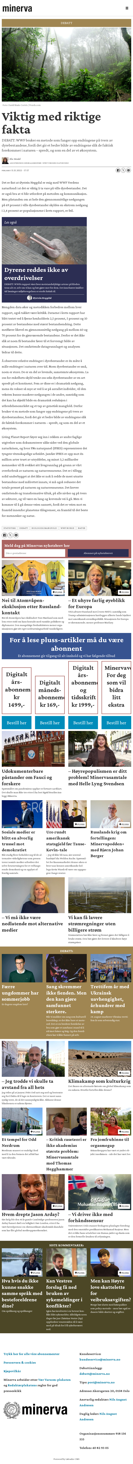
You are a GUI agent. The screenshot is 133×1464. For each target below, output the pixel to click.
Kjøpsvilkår (12, 1371)
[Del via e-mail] (128, 170)
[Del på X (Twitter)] (123, 170)
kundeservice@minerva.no (99, 1359)
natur (81, 528)
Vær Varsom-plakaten (54, 1379)
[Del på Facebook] (118, 170)
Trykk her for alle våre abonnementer (32, 1354)
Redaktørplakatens (22, 1385)
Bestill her (16, 722)
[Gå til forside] (62, 8)
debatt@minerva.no (94, 1373)
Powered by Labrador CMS (66, 1459)
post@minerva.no (101, 1382)
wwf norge (67, 528)
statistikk (10, 528)
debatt (23, 528)
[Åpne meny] (127, 8)
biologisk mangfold (44, 528)
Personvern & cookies (20, 1362)
